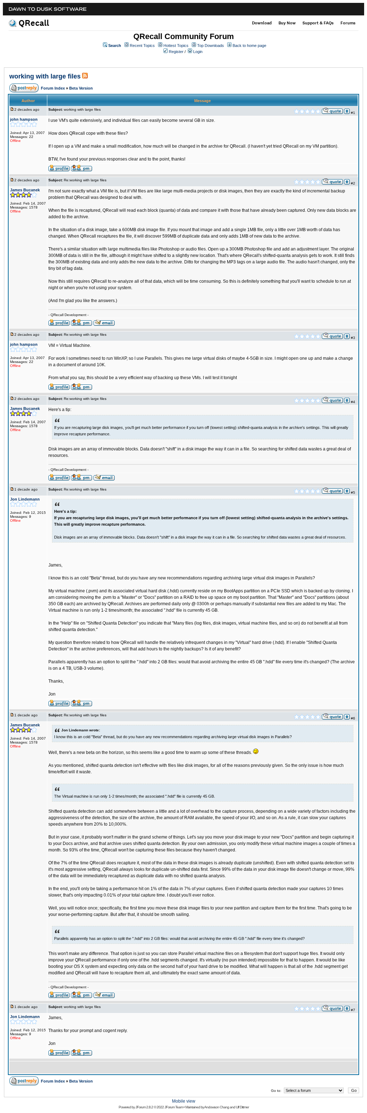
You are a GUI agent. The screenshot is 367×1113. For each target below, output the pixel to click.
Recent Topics (142, 45)
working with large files (45, 76)
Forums (348, 23)
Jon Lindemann (25, 499)
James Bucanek (25, 190)
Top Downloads (210, 45)
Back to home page (249, 45)
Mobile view (183, 1101)
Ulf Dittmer (242, 1107)
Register (176, 51)
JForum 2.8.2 (144, 1107)
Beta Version (81, 88)
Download (262, 23)
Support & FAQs (318, 23)
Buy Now (287, 23)
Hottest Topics (176, 45)
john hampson (24, 119)
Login (197, 51)
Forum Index (53, 88)
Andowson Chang (216, 1107)
